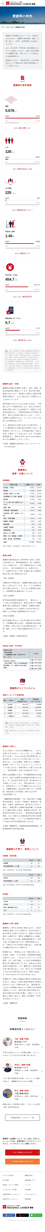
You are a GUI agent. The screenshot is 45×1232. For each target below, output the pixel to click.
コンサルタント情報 (10, 1189)
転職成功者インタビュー (11, 1194)
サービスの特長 (8, 1175)
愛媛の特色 (29, 1175)
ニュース (28, 1185)
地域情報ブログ (30, 1180)
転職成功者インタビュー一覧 (22, 1117)
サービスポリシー (31, 1194)
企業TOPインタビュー (10, 1199)
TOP (2, 27)
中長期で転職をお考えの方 (22, 1161)
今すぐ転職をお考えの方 (22, 1152)
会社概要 (28, 1189)
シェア (10, 1215)
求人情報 (6, 1180)
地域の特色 (10, 27)
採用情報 (28, 1199)
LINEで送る (37, 1215)
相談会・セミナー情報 (10, 1185)
